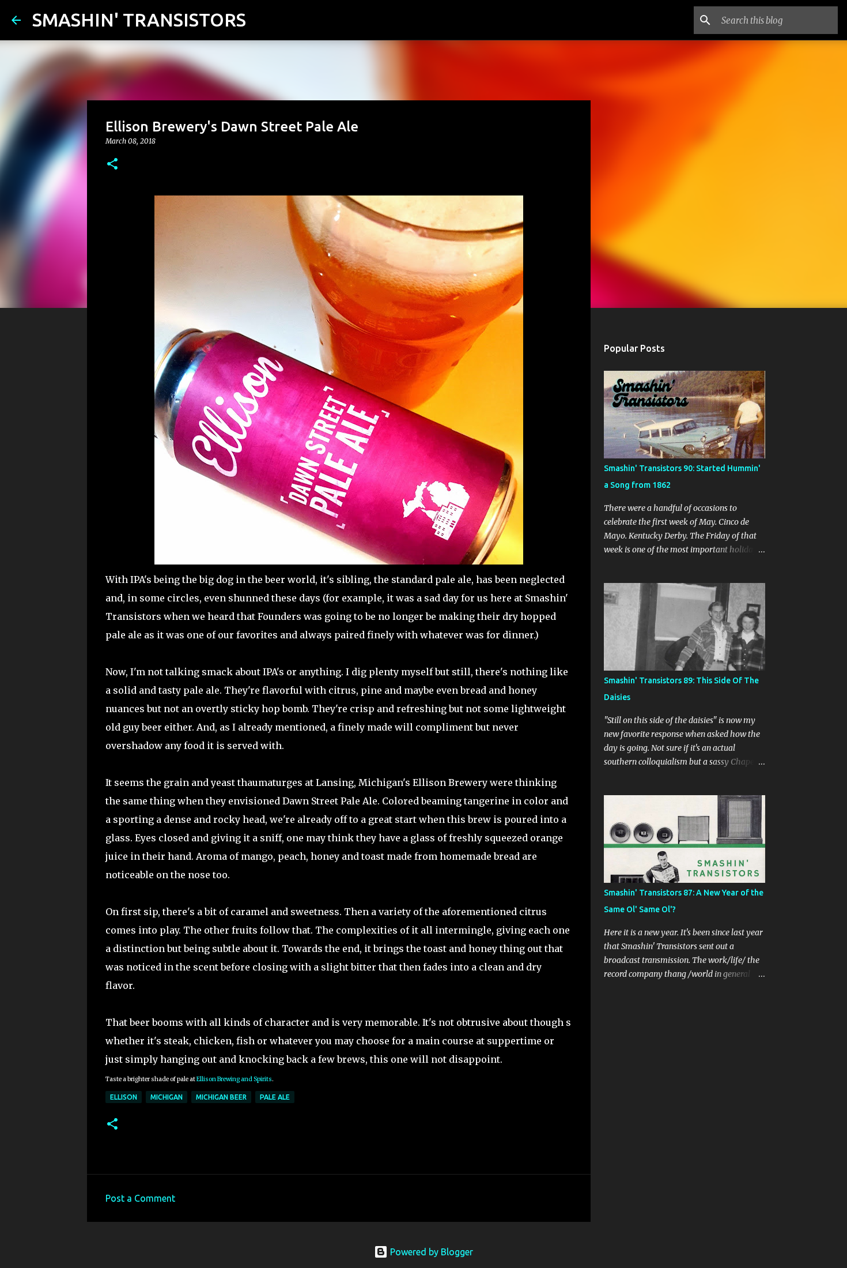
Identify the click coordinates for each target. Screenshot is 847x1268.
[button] (112, 164)
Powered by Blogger (430, 1252)
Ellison (123, 1097)
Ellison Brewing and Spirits (234, 1079)
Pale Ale (275, 1097)
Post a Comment (140, 1198)
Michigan (166, 1097)
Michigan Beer (221, 1097)
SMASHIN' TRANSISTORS (139, 19)
